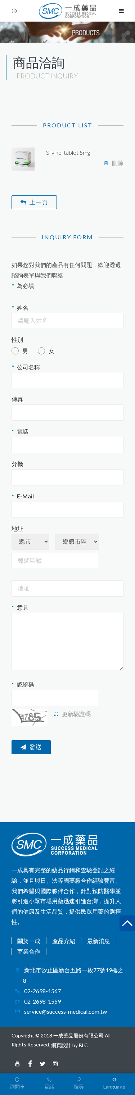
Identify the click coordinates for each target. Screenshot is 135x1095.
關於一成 (28, 940)
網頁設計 (61, 1045)
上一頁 (39, 202)
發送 (36, 747)
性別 (17, 339)
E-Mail (25, 496)
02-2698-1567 (42, 990)
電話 (22, 431)
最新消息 (98, 940)
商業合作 (28, 951)
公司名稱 (28, 366)
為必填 (25, 285)
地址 (17, 528)
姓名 (22, 307)
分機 (17, 463)
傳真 (17, 398)
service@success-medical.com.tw (65, 1011)
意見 (22, 607)
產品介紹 (63, 940)
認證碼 (25, 684)
